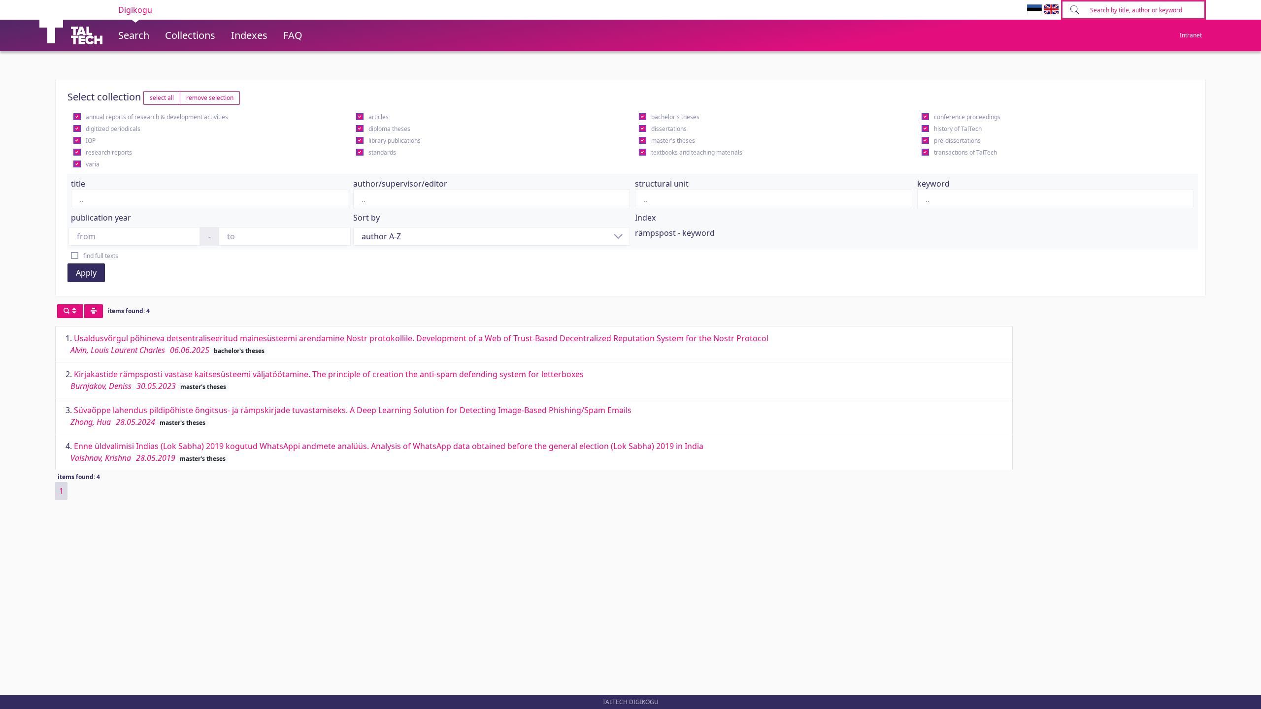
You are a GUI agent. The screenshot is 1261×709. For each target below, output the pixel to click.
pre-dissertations (957, 140)
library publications (394, 140)
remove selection (209, 98)
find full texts (100, 256)
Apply (86, 272)
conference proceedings (967, 117)
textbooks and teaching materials (696, 152)
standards (382, 152)
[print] (93, 311)
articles (378, 117)
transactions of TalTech (965, 152)
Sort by (366, 217)
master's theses (673, 140)
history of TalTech (958, 129)
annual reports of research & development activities (157, 117)
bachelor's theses (675, 117)
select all (162, 98)
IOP (91, 140)
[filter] (70, 311)
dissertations (669, 129)
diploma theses (389, 129)
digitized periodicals (113, 129)
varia (93, 164)
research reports (109, 152)
